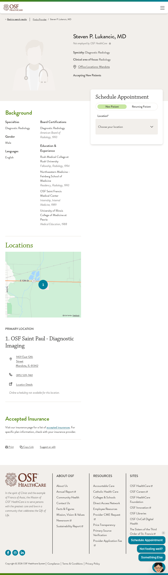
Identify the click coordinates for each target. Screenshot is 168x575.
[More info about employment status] (110, 43)
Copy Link (28, 447)
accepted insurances (58, 427)
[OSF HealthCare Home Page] (13, 7)
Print (11, 447)
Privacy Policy (92, 564)
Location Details (24, 385)
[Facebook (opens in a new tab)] (8, 553)
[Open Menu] (162, 7)
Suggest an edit (47, 447)
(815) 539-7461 (24, 375)
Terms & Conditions (72, 564)
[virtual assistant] (158, 567)
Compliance (53, 564)
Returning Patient (141, 107)
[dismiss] (163, 533)
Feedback (76, 316)
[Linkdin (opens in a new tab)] (22, 553)
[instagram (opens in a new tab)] (15, 553)
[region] (43, 285)
